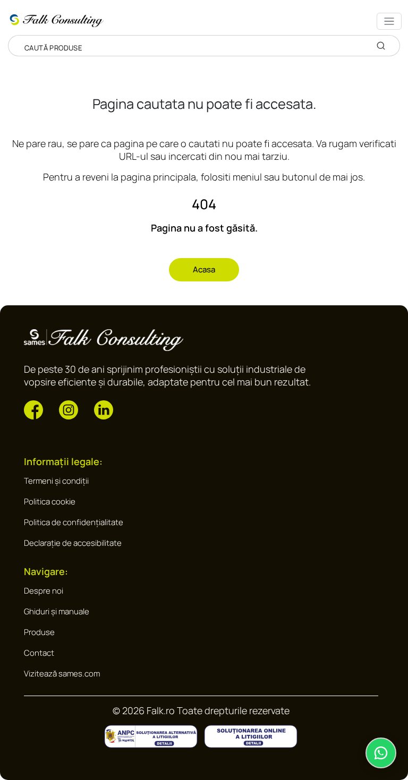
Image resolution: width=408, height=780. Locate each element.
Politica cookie (49, 501)
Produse (39, 632)
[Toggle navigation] (389, 21)
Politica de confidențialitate (73, 522)
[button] (33, 409)
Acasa (204, 269)
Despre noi (43, 590)
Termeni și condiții (56, 480)
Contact (39, 652)
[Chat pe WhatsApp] (381, 753)
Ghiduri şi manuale (56, 611)
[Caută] (381, 45)
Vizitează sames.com (62, 673)
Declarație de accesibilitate (73, 542)
